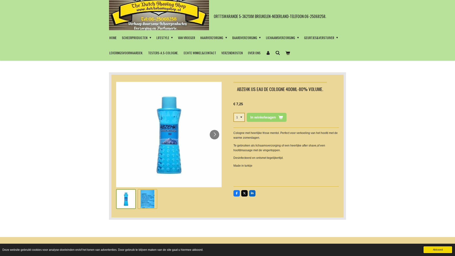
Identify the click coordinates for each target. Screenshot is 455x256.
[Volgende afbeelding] (214, 134)
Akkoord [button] (438, 249)
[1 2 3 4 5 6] (239, 117)
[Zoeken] (278, 52)
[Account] (268, 52)
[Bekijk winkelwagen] (288, 52)
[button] (126, 199)
